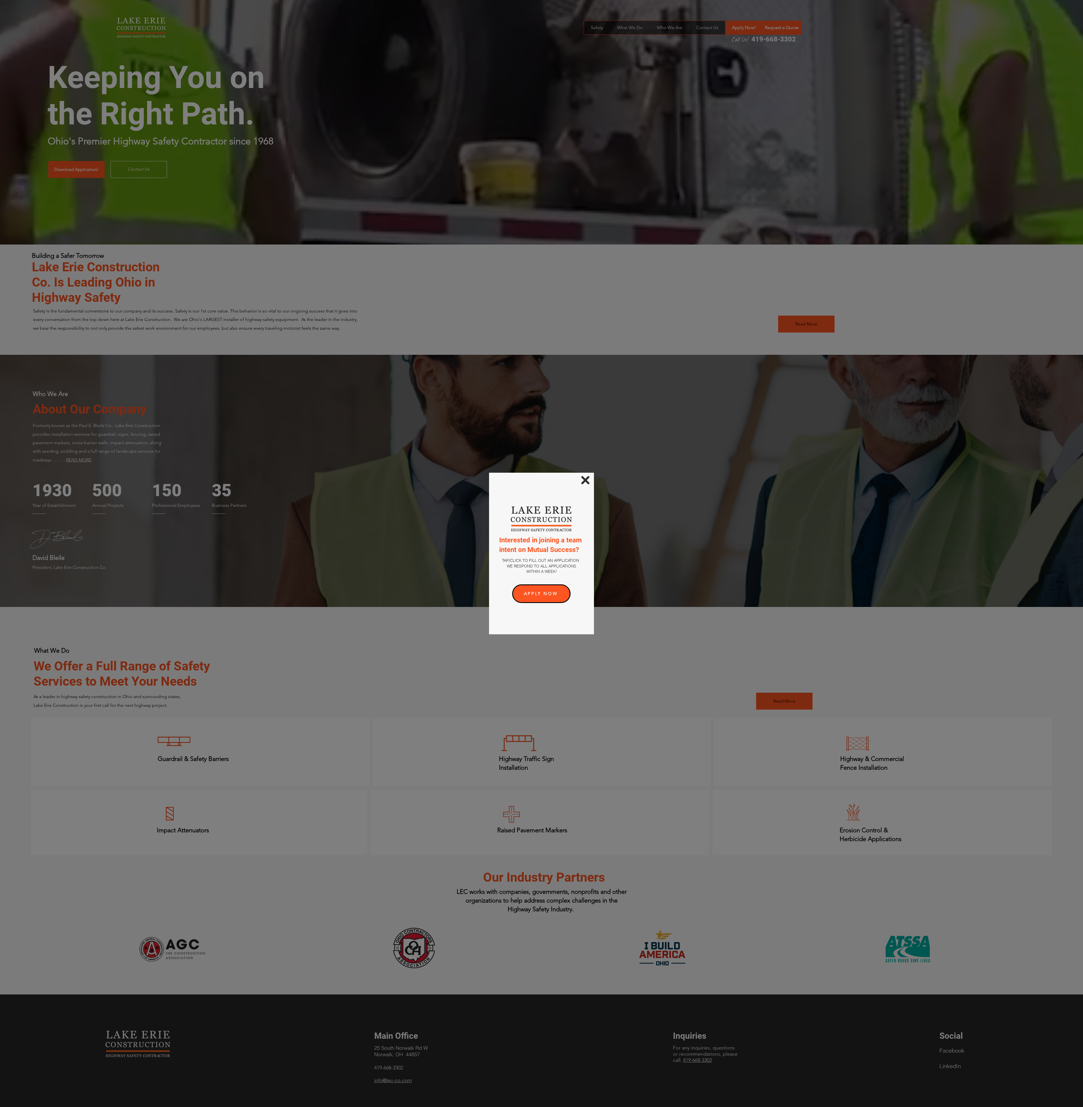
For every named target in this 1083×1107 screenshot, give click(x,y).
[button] (585, 480)
